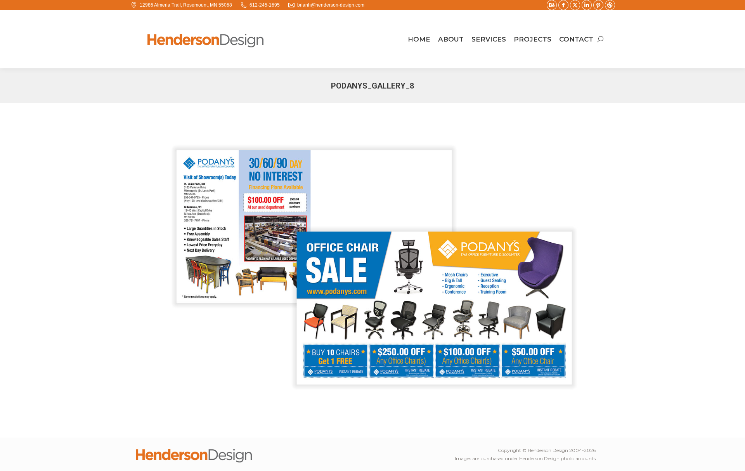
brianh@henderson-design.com (330, 5)
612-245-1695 (264, 5)
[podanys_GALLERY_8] (372, 268)
